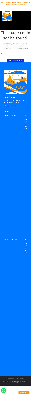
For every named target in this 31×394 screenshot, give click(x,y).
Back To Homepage (15, 60)
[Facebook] (11, 7)
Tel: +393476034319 (10, 106)
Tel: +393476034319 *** (18, 4)
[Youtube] (14, 7)
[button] (3, 390)
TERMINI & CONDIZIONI (12, 378)
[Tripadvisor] (17, 7)
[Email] (20, 7)
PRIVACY (22, 378)
